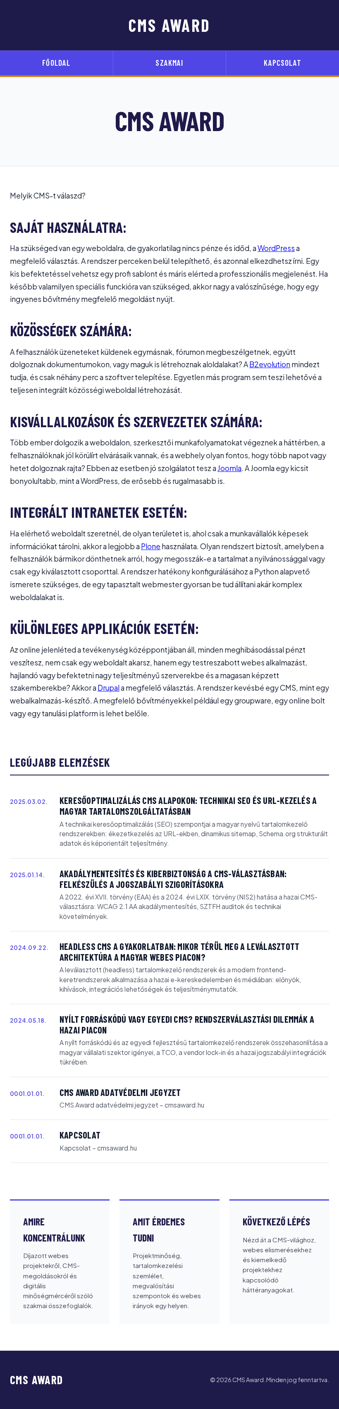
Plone (150, 546)
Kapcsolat (282, 62)
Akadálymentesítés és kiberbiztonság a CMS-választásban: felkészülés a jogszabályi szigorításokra (173, 879)
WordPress (276, 248)
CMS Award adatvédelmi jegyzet (120, 1092)
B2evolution (269, 364)
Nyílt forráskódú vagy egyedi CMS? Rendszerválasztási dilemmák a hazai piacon (187, 1024)
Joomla (229, 468)
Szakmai (169, 62)
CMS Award (170, 25)
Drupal (108, 687)
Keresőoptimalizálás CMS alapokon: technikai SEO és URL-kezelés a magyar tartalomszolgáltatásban (188, 805)
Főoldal (56, 62)
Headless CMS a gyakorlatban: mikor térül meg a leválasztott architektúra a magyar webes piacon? (179, 951)
